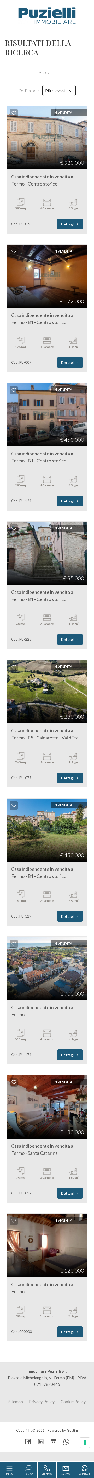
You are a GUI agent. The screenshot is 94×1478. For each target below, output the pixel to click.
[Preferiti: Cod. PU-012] (13, 1082)
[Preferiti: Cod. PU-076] (13, 113)
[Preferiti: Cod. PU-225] (13, 528)
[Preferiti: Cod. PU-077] (13, 667)
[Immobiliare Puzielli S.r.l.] (47, 15)
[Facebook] (28, 1442)
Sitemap (15, 1401)
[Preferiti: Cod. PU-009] (13, 251)
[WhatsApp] (66, 1442)
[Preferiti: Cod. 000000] (13, 1220)
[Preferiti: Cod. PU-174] (13, 943)
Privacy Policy (42, 1401)
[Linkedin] (41, 1442)
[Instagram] (53, 1442)
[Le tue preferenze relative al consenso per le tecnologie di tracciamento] (85, 1443)
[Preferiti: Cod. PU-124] (13, 390)
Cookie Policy (73, 1401)
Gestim (72, 1430)
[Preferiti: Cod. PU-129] (13, 805)
